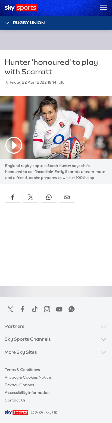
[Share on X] (31, 197)
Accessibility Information (27, 392)
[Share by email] (67, 197)
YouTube (59, 309)
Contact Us (15, 400)
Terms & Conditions (22, 370)
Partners (14, 326)
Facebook (22, 309)
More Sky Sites (21, 352)
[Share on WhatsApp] (49, 197)
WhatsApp (71, 309)
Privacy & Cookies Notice (28, 377)
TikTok (35, 309)
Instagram (47, 309)
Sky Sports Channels (28, 339)
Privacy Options (19, 385)
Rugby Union (29, 22)
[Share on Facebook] (13, 197)
